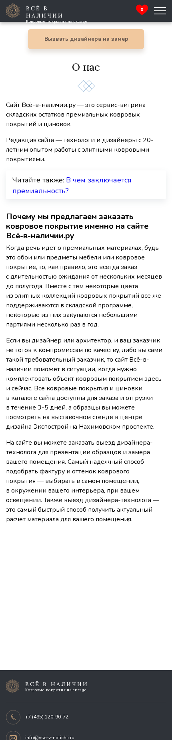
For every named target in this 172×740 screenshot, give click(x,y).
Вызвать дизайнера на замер (86, 39)
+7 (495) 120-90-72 (46, 717)
